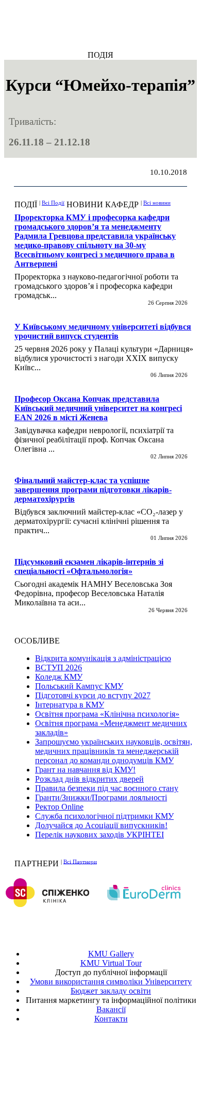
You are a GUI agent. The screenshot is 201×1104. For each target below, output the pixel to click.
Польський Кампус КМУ (79, 686)
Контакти (111, 1018)
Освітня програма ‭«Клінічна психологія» (107, 714)
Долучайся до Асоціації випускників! (101, 825)
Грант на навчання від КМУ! (85, 769)
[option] (120, 892)
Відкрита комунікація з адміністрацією (103, 658)
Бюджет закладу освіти (111, 990)
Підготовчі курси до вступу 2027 (92, 695)
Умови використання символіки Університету (111, 981)
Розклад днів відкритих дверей (89, 779)
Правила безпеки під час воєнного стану (106, 788)
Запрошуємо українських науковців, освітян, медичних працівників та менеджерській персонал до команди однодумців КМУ (113, 751)
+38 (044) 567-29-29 (113, 1056)
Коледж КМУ (58, 676)
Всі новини (157, 203)
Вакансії (111, 1009)
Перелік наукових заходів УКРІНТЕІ (99, 834)
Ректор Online (59, 806)
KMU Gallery (111, 953)
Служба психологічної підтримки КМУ (104, 816)
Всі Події (53, 203)
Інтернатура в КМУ (69, 704)
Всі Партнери (80, 861)
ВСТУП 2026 (58, 667)
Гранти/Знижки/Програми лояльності (101, 797)
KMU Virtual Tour (111, 963)
